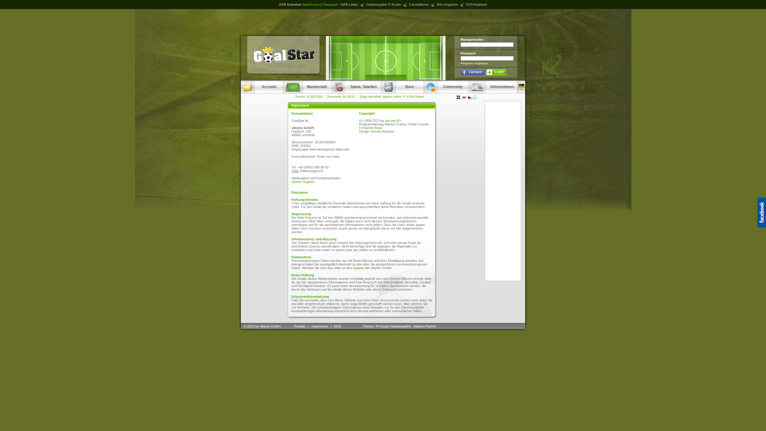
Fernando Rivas (370, 128)
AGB (338, 326)
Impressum (319, 326)
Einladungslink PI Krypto (383, 4)
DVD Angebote (476, 4)
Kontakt (299, 326)
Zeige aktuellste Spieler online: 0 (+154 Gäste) (392, 96)
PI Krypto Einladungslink (393, 326)
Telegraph (330, 4)
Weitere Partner (425, 326)
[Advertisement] (383, 22)
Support (358, 268)
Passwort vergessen (474, 63)
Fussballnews (418, 4)
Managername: (472, 39)
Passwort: (468, 53)
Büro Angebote (447, 4)
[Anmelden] (472, 72)
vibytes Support (302, 181)
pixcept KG (393, 120)
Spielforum (311, 4)
